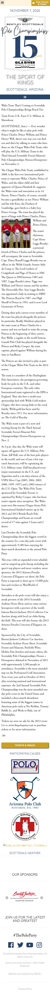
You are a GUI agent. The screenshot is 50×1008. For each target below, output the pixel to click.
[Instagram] (39, 945)
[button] (2, 2)
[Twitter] (20, 945)
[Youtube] (29, 945)
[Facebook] (11, 945)
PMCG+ (38, 973)
